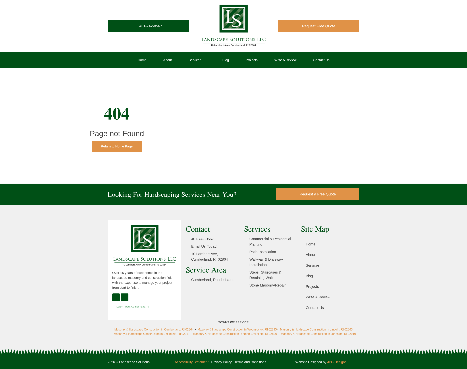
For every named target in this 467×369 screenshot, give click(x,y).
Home (142, 60)
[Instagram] (124, 297)
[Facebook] (116, 297)
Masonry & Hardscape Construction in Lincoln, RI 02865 (316, 329)
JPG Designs (336, 362)
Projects (252, 60)
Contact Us (321, 60)
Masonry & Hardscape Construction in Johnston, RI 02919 (318, 333)
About (167, 60)
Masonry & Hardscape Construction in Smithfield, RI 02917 (152, 333)
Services (195, 60)
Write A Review (285, 60)
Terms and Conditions (250, 362)
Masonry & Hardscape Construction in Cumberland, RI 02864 (154, 329)
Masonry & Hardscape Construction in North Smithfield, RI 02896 (235, 333)
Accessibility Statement (192, 362)
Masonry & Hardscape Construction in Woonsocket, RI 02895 (237, 329)
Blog (225, 60)
